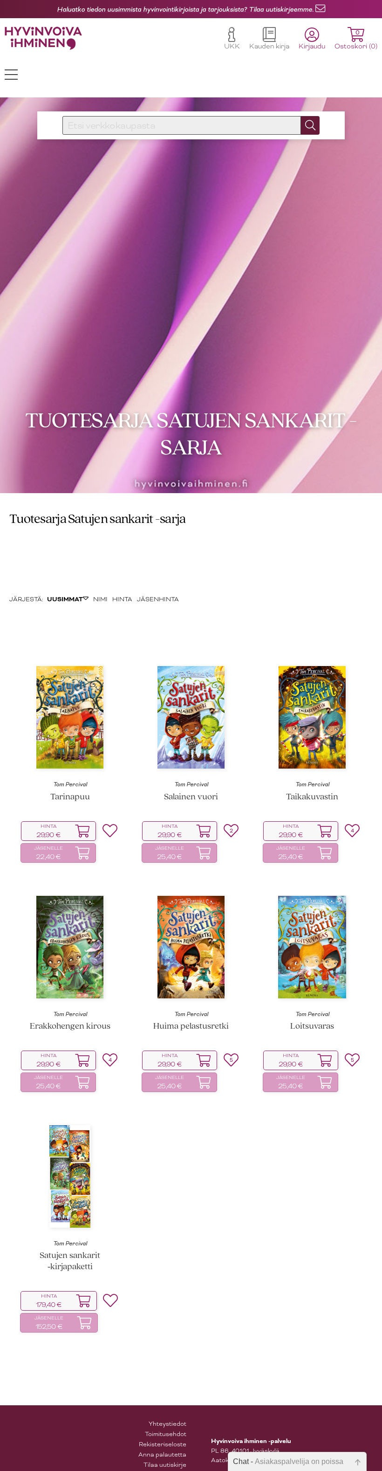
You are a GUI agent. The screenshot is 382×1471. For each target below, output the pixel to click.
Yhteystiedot (167, 1424)
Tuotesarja (37, 519)
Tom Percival (70, 784)
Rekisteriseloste (162, 1444)
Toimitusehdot (165, 1434)
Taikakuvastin (312, 797)
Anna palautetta (162, 1454)
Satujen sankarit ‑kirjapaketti (70, 1261)
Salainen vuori (191, 797)
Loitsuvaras (312, 1026)
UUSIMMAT (65, 599)
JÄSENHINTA (158, 599)
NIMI (100, 599)
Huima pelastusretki (191, 1026)
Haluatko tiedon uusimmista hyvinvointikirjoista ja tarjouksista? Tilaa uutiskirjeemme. (185, 9)
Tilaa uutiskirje (164, 1465)
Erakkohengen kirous (70, 1026)
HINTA (122, 599)
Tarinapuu (70, 797)
